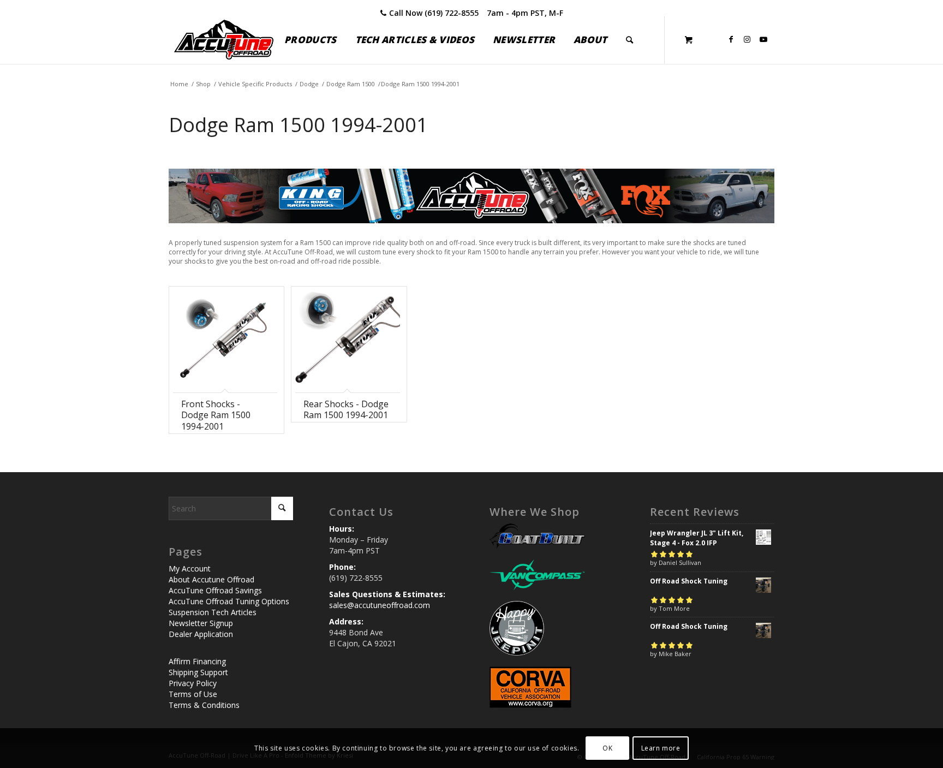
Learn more (661, 747)
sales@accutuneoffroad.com (379, 605)
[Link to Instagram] (747, 39)
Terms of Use (193, 694)
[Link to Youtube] (763, 39)
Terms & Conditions (204, 705)
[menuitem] (310, 40)
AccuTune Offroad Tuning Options (229, 601)
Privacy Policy (193, 683)
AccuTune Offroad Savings (215, 590)
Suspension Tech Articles (212, 612)
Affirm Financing (197, 661)
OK (607, 747)
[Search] (629, 40)
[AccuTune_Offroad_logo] (223, 40)
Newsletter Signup (201, 623)
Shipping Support (198, 672)
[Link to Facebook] (731, 39)
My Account (190, 568)
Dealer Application (201, 634)
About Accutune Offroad (211, 579)
